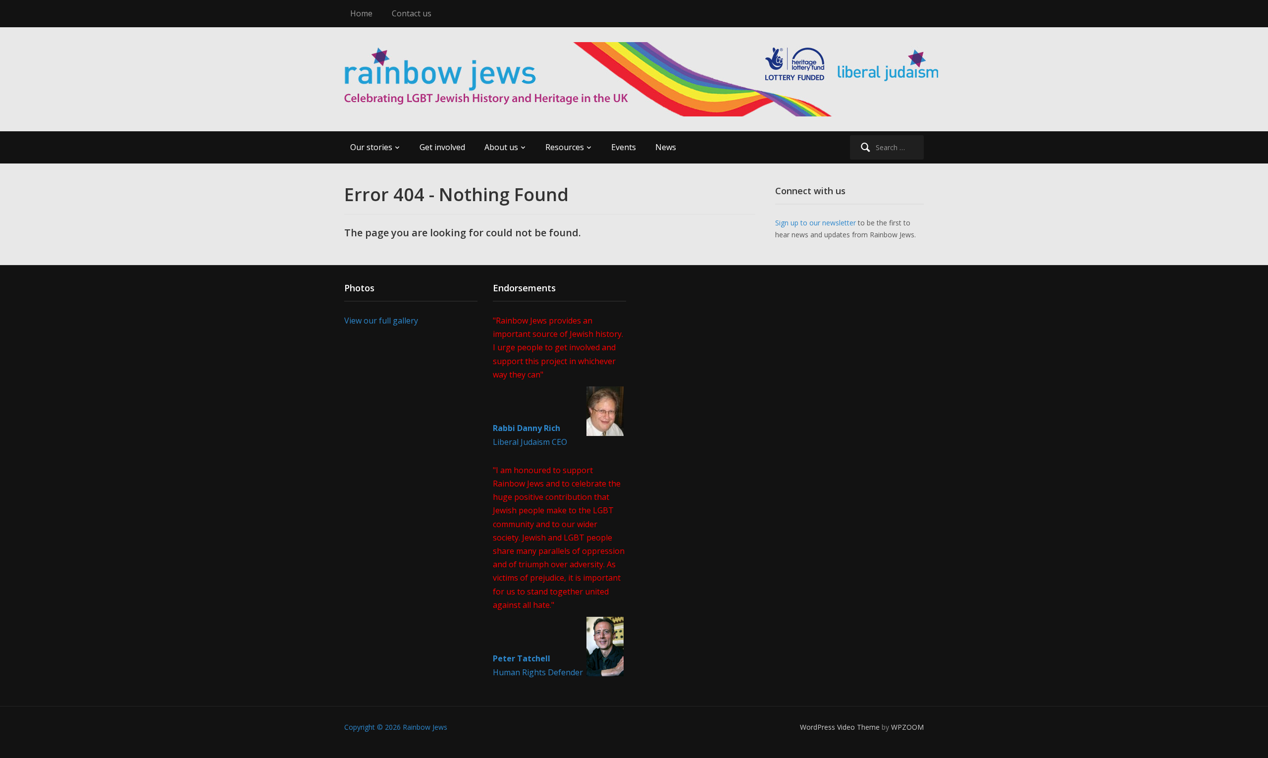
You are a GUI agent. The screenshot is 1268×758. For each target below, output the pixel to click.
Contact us (411, 13)
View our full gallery (381, 320)
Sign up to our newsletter (815, 222)
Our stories (371, 147)
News (665, 147)
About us (501, 147)
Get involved (442, 147)
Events (623, 147)
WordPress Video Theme (840, 727)
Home (361, 13)
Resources (564, 147)
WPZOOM (907, 727)
